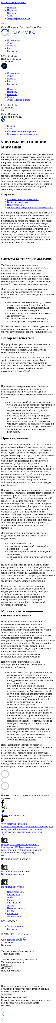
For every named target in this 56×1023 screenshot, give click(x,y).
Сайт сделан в (8, 940)
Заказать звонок (15, 926)
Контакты (12, 51)
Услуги (10, 43)
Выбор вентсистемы (17, 202)
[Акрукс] (18, 35)
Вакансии (12, 13)
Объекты (11, 45)
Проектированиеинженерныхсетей (15, 895)
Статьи (10, 15)
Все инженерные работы (13, 2)
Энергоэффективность (18, 18)
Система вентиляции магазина (23, 199)
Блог (9, 48)
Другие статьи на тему (14, 815)
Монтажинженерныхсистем (13, 903)
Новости (11, 7)
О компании (13, 40)
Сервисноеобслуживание (14, 914)
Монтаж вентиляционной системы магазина (30, 207)
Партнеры (12, 10)
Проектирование (15, 205)
